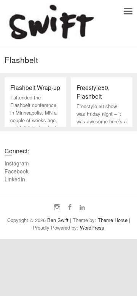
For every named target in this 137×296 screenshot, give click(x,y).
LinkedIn (15, 179)
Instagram (17, 163)
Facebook (17, 171)
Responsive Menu (128, 11)
